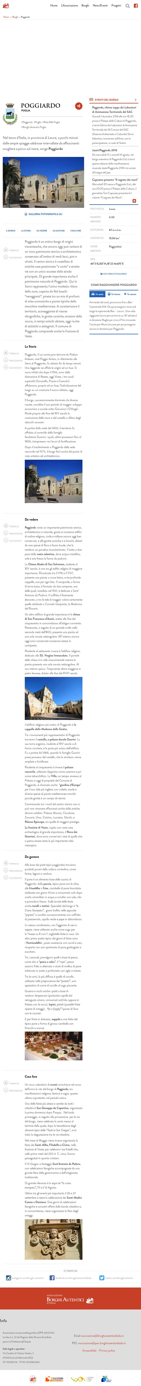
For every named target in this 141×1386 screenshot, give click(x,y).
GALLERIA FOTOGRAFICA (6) (45, 214)
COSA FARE (75, 230)
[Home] (6, 5)
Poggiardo (28, 122)
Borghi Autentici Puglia (34, 127)
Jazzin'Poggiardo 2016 (104, 150)
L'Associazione (69, 5)
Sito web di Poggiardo (115, 273)
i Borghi (14, 17)
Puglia (38, 122)
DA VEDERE (42, 230)
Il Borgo (10, 230)
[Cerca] (128, 5)
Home (53, 5)
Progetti (116, 5)
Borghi (85, 5)
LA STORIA (26, 230)
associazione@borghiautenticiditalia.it (102, 1336)
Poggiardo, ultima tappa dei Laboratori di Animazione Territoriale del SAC (114, 109)
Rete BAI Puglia (52, 122)
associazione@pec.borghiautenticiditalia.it (102, 1343)
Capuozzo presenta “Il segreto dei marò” (115, 180)
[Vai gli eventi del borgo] (136, 100)
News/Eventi (100, 5)
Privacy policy (107, 1350)
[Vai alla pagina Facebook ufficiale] (136, 5)
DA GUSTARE (59, 230)
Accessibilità (89, 1350)
